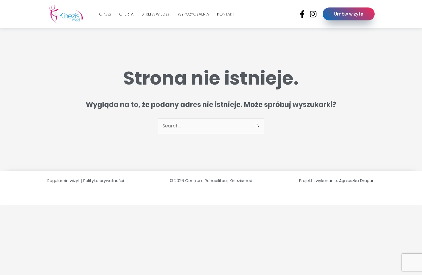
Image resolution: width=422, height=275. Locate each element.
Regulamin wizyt (63, 181)
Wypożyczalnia (193, 14)
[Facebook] (302, 14)
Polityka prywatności (103, 181)
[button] (349, 13)
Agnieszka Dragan (357, 181)
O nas (105, 14)
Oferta (126, 14)
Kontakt (225, 14)
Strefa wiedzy (156, 14)
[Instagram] (313, 14)
